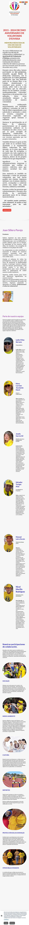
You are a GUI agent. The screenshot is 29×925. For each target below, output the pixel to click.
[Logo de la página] (14, 8)
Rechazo (12, 923)
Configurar (6, 919)
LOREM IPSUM (7, 210)
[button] (20, 2)
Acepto (5, 923)
